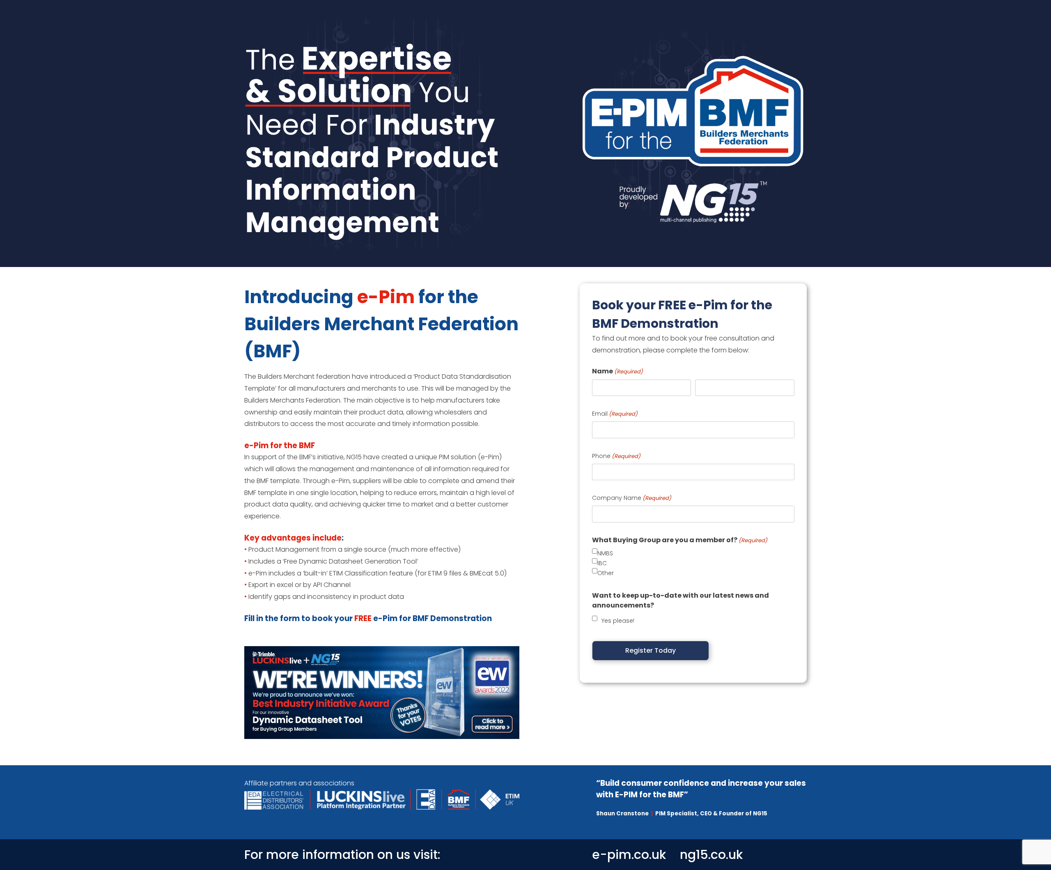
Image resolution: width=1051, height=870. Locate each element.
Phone (616, 456)
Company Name (631, 498)
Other (605, 573)
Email (615, 414)
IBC (602, 563)
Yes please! (617, 621)
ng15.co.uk (711, 854)
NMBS (605, 553)
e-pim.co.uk (629, 854)
